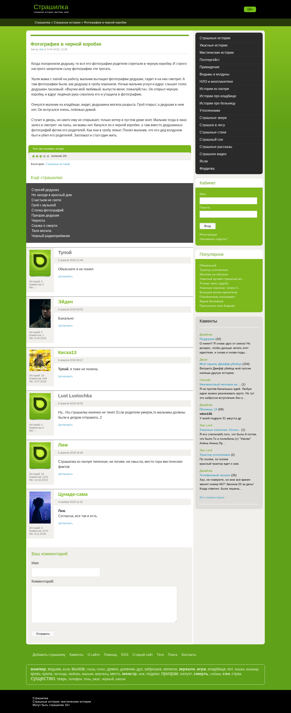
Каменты (76, 655)
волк (66, 669)
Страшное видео (213, 154)
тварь (62, 679)
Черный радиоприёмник (51, 236)
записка (170, 669)
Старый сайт (143, 655)
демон (112, 669)
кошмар (252, 669)
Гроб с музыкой (44, 205)
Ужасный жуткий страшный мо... (222, 279)
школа (120, 679)
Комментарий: (43, 581)
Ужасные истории (214, 45)
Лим (63, 445)
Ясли (204, 161)
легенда (60, 674)
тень (87, 679)
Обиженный (208, 265)
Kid (41, 49)
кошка (239, 669)
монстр (129, 673)
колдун (60, 148)
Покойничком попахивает (217, 296)
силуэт (186, 674)
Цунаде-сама (73, 494)
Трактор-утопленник (214, 270)
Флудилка (207, 168)
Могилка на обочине (214, 274)
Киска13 (67, 352)
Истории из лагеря (214, 89)
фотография (46, 148)
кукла (47, 674)
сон (226, 673)
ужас (96, 679)
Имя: (35, 563)
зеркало (187, 669)
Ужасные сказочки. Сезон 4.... (220, 287)
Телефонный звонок (215, 475)
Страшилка (51, 7)
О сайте (94, 655)
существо (43, 678)
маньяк (87, 674)
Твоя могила (41, 231)
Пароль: (205, 207)
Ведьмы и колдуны (214, 74)
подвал (153, 674)
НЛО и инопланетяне (216, 81)
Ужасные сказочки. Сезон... (220, 429)
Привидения (209, 67)
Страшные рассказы (216, 147)
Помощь (110, 655)
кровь (36, 674)
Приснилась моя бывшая (217, 305)
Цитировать (65, 276)
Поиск (172, 655)
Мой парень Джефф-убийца (221, 364)
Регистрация (208, 234)
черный (108, 679)
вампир (38, 669)
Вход (207, 226)
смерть (201, 673)
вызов (78, 668)
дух (140, 669)
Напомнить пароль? (214, 239)
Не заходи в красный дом (52, 195)
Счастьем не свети (46, 200)
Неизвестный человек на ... (220, 384)
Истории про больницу (217, 103)
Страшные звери (213, 118)
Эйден (65, 301)
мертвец (101, 674)
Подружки (207, 339)
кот (230, 669)
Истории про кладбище (218, 96)
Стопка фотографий (47, 210)
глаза (90, 669)
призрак (169, 673)
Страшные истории (67, 22)
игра (201, 669)
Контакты (189, 655)
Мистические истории (217, 52)
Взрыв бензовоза (211, 301)
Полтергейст (210, 60)
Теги (160, 655)
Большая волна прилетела (218, 292)
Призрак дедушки (45, 215)
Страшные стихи (213, 132)
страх (236, 674)
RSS (124, 655)
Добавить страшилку (49, 655)
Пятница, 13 (208, 409)
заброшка (152, 669)
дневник (127, 669)
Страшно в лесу (212, 125)
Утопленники (210, 110)
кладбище (217, 669)
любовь (74, 674)
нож (141, 674)
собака (215, 674)
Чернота (38, 220)
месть (115, 674)
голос (101, 669)
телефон (75, 679)
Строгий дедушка (45, 190)
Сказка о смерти (44, 225)
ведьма (54, 669)
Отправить (43, 633)
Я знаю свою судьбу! (214, 283)
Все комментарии (212, 497)
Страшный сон (211, 139)
